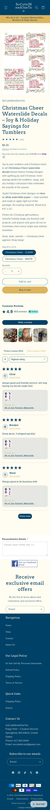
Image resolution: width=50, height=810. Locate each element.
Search (9, 708)
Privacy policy (37, 799)
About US (10, 645)
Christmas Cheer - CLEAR (19, 252)
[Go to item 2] (25, 335)
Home (9, 625)
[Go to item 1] (10, 335)
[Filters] (5, 359)
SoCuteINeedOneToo (23, 795)
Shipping (5, 149)
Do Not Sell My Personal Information (24, 663)
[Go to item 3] (40, 335)
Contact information (26, 807)
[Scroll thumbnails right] (44, 335)
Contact (9, 638)
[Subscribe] (41, 609)
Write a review (25, 322)
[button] (6, 7)
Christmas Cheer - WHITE (19, 259)
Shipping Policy (13, 676)
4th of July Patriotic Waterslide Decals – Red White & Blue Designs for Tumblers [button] (19, 408)
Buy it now (25, 290)
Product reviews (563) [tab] (13, 351)
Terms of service (18, 803)
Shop (8, 632)
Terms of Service (14, 683)
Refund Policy (12, 670)
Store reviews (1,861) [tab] (36, 351)
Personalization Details (15, 539)
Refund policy (22, 799)
